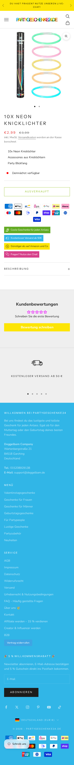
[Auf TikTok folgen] (60, 707)
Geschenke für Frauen (18, 500)
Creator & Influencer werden (22, 628)
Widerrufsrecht (13, 581)
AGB (7, 561)
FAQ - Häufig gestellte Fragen (23, 601)
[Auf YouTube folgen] (49, 707)
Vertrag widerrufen (18, 642)
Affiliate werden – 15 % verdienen (26, 621)
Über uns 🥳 (12, 608)
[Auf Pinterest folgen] (38, 707)
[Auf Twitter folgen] (17, 707)
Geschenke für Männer (18, 506)
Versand (9, 588)
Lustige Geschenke (16, 527)
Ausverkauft (37, 191)
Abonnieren (21, 692)
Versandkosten (27, 137)
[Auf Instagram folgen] (27, 707)
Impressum (11, 567)
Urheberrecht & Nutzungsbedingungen (28, 594)
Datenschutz (12, 574)
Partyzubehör (12, 533)
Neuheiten (10, 540)
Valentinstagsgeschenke (19, 493)
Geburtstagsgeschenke (18, 513)
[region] (37, 371)
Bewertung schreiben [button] (37, 327)
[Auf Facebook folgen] (6, 707)
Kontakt (9, 615)
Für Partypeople (14, 520)
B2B (6, 635)
